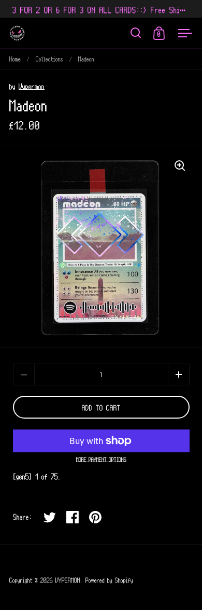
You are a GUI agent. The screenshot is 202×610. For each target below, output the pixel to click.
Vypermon (32, 86)
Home (15, 58)
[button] (179, 374)
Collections (49, 58)
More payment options (101, 459)
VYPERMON (67, 580)
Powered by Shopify (109, 580)
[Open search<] (136, 32)
